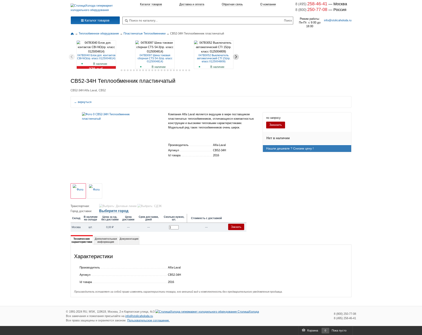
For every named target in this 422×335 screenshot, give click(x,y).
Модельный (176, 127)
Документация (129, 238)
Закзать (236, 227)
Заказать (275, 124)
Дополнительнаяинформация (106, 240)
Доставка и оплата (191, 4)
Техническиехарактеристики (81, 240)
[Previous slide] (72, 57)
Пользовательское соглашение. (148, 320)
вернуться (82, 102)
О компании (268, 4)
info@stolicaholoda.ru (337, 20)
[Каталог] (73, 33)
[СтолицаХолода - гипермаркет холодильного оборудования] (95, 6)
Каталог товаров (151, 4)
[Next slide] (236, 57)
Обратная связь (232, 4)
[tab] (118, 70)
